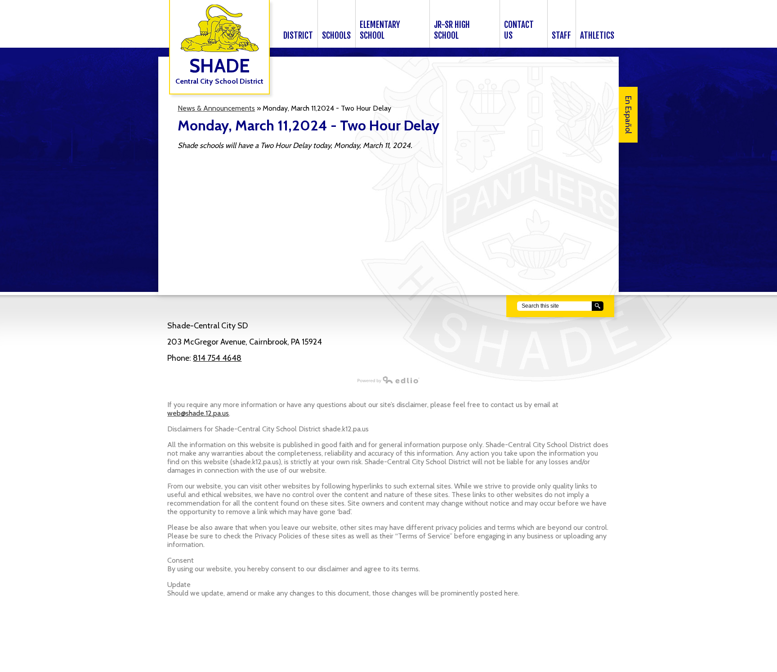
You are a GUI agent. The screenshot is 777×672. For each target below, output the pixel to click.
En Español (628, 115)
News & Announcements (216, 108)
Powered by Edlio (388, 379)
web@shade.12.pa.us (198, 413)
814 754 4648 (217, 358)
